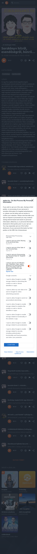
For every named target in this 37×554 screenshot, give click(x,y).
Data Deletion (8, 352)
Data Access (19, 352)
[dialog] (18, 277)
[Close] (33, 201)
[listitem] (18, 236)
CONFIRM (11, 344)
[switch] (29, 241)
